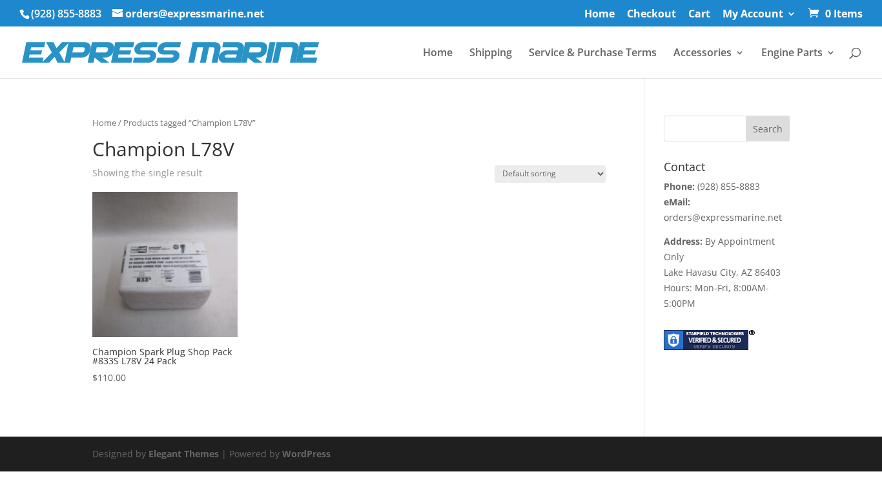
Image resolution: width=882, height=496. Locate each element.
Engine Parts (792, 53)
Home (599, 14)
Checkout (651, 14)
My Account (753, 14)
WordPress (306, 454)
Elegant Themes (184, 454)
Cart (699, 14)
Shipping (490, 53)
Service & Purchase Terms (593, 53)
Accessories (702, 53)
